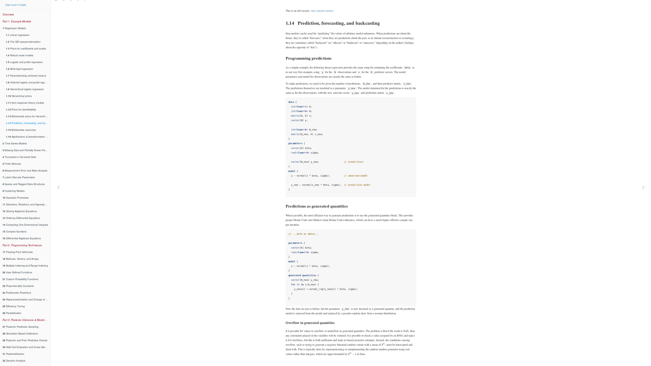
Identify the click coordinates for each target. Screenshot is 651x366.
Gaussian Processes (16, 197)
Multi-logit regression (19, 68)
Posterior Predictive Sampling (20, 326)
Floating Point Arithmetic (18, 252)
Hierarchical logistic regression (25, 89)
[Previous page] (58, 187)
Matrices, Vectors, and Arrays (20, 258)
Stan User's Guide (15, 4)
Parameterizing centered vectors (26, 75)
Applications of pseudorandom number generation (28, 136)
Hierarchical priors (19, 96)
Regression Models (14, 28)
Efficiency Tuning (14, 306)
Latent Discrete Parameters (19, 177)
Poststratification (13, 353)
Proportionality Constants (18, 286)
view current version (322, 10)
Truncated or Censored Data (19, 157)
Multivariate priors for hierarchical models (28, 116)
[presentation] (383, 344)
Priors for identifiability (21, 109)
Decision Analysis (14, 360)
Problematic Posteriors (17, 292)
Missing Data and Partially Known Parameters (27, 150)
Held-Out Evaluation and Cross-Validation (27, 347)
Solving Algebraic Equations (20, 211)
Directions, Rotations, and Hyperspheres (27, 204)
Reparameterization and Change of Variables (27, 299)
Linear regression (17, 35)
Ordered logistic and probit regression (28, 82)
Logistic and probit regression (24, 62)
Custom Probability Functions (20, 279)
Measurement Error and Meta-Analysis (25, 170)
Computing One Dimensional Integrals (25, 224)
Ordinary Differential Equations (21, 218)
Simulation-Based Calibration (20, 333)
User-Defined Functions (17, 272)
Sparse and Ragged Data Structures (24, 184)
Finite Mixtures (12, 163)
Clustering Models (14, 190)
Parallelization (12, 313)
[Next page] (643, 187)
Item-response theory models (25, 102)
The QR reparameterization (23, 41)
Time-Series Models (15, 143)
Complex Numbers (15, 231)
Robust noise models (19, 55)
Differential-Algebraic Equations (22, 238)
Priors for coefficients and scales (26, 48)
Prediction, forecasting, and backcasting (28, 123)
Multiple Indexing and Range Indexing (25, 265)
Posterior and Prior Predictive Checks (25, 340)
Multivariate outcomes (21, 129)
